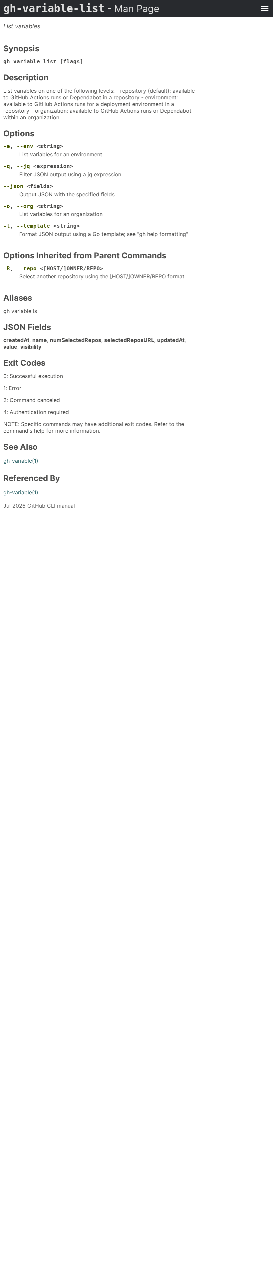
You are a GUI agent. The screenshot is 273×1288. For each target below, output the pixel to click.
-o (6, 206)
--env (25, 146)
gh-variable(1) (20, 460)
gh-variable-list (81, 8)
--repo (27, 268)
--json (13, 186)
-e (6, 146)
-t (6, 226)
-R (6, 268)
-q (6, 166)
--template (33, 226)
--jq (23, 166)
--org (25, 206)
